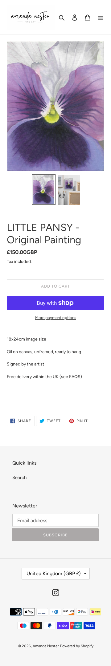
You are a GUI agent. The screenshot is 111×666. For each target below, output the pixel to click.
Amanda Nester (46, 646)
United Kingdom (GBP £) (54, 573)
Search (19, 477)
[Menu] (100, 17)
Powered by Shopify (76, 646)
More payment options (55, 317)
